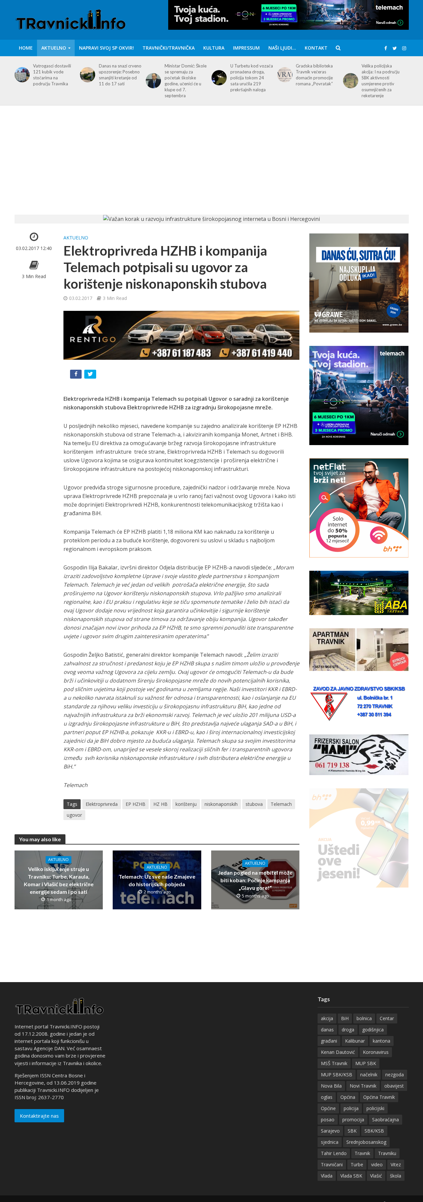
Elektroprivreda (102, 804)
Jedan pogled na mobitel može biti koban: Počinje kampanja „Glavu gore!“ (255, 880)
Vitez (396, 1164)
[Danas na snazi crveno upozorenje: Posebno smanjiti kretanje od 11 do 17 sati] (86, 74)
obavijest (394, 1086)
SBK (352, 1131)
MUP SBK (365, 1063)
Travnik (362, 1153)
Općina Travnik (379, 1097)
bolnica (364, 1018)
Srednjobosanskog (366, 1142)
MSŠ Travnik (334, 1063)
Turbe (357, 1164)
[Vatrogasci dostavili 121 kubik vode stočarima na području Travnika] (21, 74)
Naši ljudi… (282, 48)
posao (327, 1119)
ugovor (74, 815)
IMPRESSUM (246, 48)
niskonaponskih (221, 804)
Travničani (332, 1164)
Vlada (326, 1176)
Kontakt (316, 48)
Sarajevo (330, 1131)
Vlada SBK (351, 1176)
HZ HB (160, 804)
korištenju (186, 804)
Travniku (387, 1153)
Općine (328, 1108)
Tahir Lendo (334, 1153)
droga (348, 1029)
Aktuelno (53, 48)
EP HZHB (135, 804)
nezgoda (394, 1074)
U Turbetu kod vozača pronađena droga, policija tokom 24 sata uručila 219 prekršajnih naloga (251, 77)
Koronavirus (376, 1052)
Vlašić (376, 1176)
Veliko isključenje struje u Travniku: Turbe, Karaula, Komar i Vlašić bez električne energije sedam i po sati (59, 880)
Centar (387, 1018)
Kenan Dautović (338, 1052)
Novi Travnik (363, 1086)
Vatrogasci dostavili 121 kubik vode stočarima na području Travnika (52, 74)
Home (26, 48)
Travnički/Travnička (168, 48)
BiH (345, 1018)
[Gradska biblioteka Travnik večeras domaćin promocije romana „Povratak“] (283, 74)
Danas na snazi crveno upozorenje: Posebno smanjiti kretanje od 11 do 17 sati (120, 74)
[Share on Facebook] (76, 375)
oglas (326, 1097)
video (377, 1164)
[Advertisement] (211, 165)
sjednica (329, 1142)
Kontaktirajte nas (39, 1115)
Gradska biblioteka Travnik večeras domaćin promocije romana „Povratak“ (314, 74)
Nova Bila (331, 1086)
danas (327, 1029)
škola (395, 1176)
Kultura (213, 48)
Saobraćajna (385, 1119)
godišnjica (373, 1029)
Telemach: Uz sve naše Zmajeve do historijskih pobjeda (157, 880)
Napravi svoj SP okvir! (106, 48)
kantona (381, 1041)
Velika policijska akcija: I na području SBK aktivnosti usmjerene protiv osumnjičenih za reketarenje (381, 80)
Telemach (281, 804)
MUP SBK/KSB (336, 1074)
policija (351, 1108)
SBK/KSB (374, 1131)
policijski (375, 1108)
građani (329, 1041)
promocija (353, 1119)
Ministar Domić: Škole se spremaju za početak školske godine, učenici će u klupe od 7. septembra (186, 80)
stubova (254, 804)
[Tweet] (90, 375)
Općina (347, 1097)
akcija (327, 1018)
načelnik (368, 1074)
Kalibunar (355, 1041)
